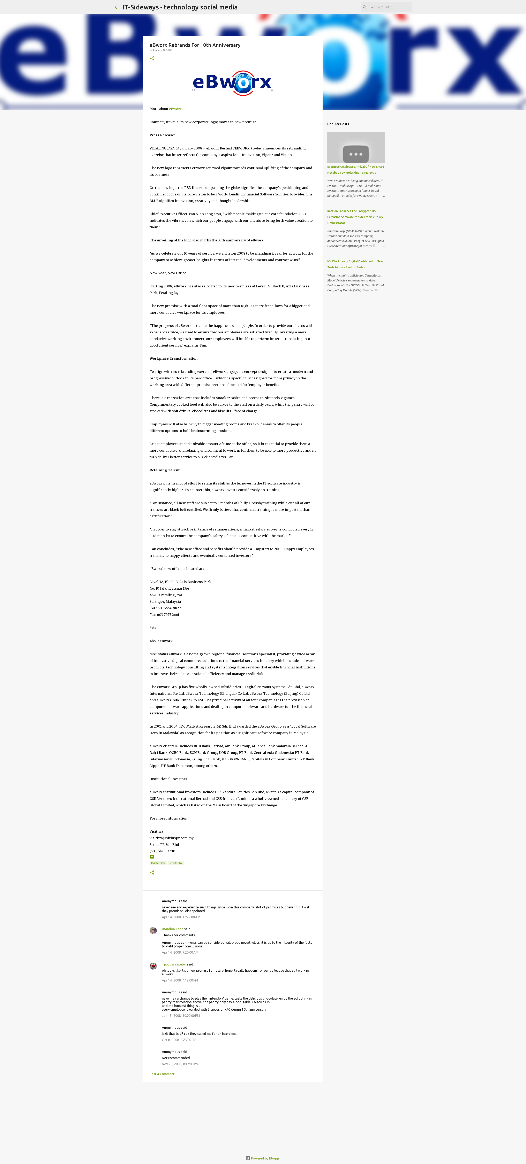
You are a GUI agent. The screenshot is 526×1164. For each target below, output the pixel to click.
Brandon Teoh (172, 929)
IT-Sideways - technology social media (180, 7)
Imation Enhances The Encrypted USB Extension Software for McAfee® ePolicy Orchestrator (355, 217)
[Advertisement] (232, 1117)
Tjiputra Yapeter (174, 964)
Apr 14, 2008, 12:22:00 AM (181, 917)
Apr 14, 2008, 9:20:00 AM (180, 952)
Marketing (158, 863)
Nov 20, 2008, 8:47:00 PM (180, 1064)
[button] (152, 58)
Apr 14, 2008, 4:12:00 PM (180, 980)
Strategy (176, 863)
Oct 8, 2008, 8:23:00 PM (179, 1040)
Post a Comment (162, 1074)
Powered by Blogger (265, 1158)
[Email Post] (152, 858)
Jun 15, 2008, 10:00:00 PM (181, 1015)
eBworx (175, 109)
